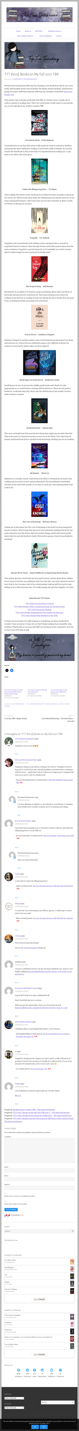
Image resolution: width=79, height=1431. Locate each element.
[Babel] (72, 1286)
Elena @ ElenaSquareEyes (26, 760)
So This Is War (10, 1260)
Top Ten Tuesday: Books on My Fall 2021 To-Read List (53, 886)
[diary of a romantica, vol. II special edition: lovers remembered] (72, 1341)
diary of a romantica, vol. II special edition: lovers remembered (28, 1337)
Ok (35, 1427)
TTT (19, 1096)
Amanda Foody (10, 1291)
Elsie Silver (9, 1324)
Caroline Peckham (11, 1332)
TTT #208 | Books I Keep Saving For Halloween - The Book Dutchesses (42, 1116)
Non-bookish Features (25, 36)
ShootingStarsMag (23, 1022)
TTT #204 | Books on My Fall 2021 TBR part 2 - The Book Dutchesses (41, 1113)
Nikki (17, 1084)
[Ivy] (72, 1279)
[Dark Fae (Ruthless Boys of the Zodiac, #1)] (72, 1334)
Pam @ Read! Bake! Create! (26, 988)
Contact (59, 36)
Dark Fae (8, 1330)
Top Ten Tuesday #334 (38, 1069)
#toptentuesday (36, 704)
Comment (8, 1137)
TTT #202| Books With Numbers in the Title (39, 616)
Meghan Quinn (10, 1262)
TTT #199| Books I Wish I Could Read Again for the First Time (39, 607)
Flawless (8, 1322)
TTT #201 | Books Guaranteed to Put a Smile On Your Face (39, 613)
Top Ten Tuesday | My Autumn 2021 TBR (59, 836)
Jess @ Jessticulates (23, 821)
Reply (16, 754)
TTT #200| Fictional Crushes (40, 610)
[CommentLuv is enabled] (15, 1216)
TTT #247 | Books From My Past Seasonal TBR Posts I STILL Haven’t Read (13, 692)
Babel (7, 1282)
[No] (77, 1425)
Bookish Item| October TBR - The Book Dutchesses (34, 1110)
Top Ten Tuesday (18, 704)
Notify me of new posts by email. (15, 1204)
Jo (16, 1051)
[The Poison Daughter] (72, 1319)
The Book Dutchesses (30, 79)
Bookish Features (54, 31)
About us (28, 31)
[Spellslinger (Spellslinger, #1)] (72, 1271)
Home (18, 31)
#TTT (43, 704)
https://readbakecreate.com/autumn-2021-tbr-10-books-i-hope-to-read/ (41, 1008)
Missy (17, 903)
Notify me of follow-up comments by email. (19, 1196)
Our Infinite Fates (11, 1344)
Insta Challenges (46, 36)
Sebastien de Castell (11, 1269)
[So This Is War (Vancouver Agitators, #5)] (72, 1264)
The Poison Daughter (13, 1315)
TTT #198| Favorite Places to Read (39, 604)
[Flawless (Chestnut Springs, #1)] (72, 1326)
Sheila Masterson (11, 1317)
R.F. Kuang (9, 1284)
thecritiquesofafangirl (24, 739)
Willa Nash (9, 1276)
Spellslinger (9, 1267)
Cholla (18, 936)
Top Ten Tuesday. (30, 948)
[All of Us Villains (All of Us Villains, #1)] (72, 1293)
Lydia (17, 874)
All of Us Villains (11, 1289)
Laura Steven (9, 1346)
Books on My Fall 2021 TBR (54, 704)
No (44, 1427)
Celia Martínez (10, 1339)
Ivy (6, 1275)
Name (6, 1167)
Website (7, 1184)
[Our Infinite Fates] (72, 1348)
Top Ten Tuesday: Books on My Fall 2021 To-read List (53, 918)
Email (6, 1176)
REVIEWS (38, 31)
